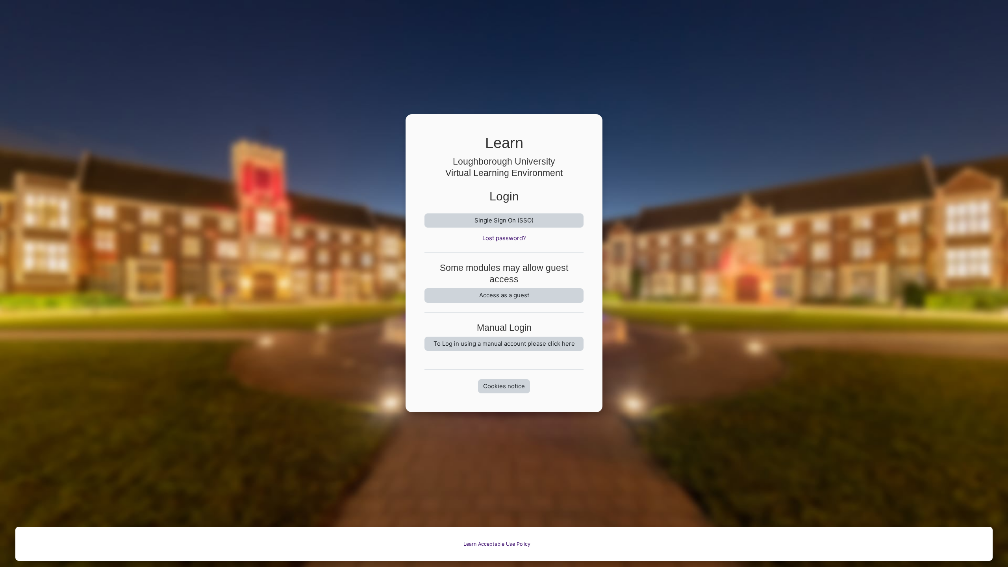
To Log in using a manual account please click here (504, 343)
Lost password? (504, 238)
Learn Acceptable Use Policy (496, 544)
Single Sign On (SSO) (504, 220)
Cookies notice (504, 386)
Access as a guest (504, 295)
